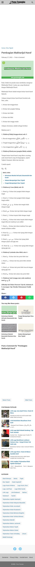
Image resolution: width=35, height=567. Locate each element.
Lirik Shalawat (15, 492)
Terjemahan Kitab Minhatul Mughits (13, 513)
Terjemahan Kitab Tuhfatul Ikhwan (13, 516)
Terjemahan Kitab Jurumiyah (11, 506)
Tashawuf (6, 496)
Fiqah (21, 478)
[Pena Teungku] (17, 2)
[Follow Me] (20, 549)
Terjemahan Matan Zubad (10, 530)
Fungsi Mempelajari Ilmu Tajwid (15, 183)
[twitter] (14, 297)
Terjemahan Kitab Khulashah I (12, 509)
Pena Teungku (20, 564)
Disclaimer (5, 557)
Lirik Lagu (6, 492)
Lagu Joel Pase (7, 489)
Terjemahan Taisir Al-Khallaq (11, 533)
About (31, 557)
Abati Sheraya (7, 478)
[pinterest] (22, 297)
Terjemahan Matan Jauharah (11, 523)
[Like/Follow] (14, 549)
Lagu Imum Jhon (22, 485)
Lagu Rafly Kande (19, 489)
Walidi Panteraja (7, 537)
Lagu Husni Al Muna (9, 485)
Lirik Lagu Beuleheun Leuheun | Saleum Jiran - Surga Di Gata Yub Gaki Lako (20, 442)
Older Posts (28, 400)
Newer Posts (6, 400)
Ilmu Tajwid (6, 482)
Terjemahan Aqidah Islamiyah (11, 499)
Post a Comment (19, 57)
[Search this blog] (32, 2)
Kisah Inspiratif (16, 482)
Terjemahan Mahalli (8, 520)
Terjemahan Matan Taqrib (10, 527)
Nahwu (24, 492)
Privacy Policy (14, 557)
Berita (15, 478)
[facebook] (5, 297)
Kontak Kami (24, 557)
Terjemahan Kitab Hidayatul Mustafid (14, 502)
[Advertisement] (17, 27)
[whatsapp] (30, 297)
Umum (24, 533)
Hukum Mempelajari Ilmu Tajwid (15, 180)
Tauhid (13, 496)
